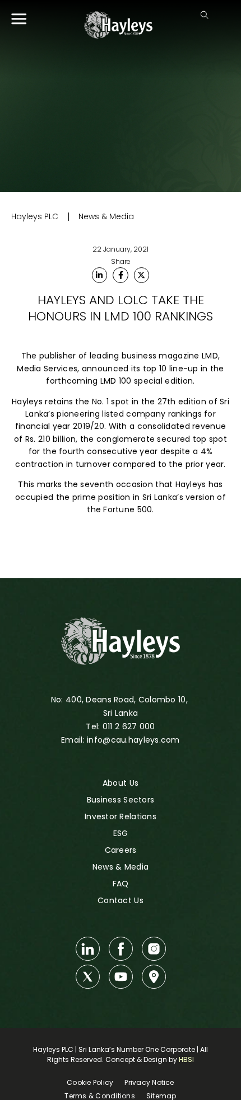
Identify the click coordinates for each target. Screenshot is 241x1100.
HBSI (186, 1059)
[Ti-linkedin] (88, 949)
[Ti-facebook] (121, 949)
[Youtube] (121, 977)
